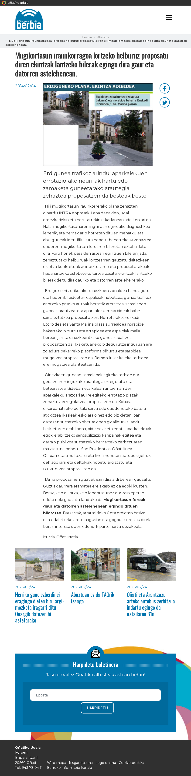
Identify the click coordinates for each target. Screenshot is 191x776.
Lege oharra (106, 763)
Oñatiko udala (17, 2)
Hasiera (87, 37)
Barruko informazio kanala (69, 768)
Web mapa (56, 763)
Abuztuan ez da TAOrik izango (92, 598)
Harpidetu (97, 707)
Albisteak (103, 37)
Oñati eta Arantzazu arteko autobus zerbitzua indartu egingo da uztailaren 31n (151, 604)
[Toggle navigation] (169, 18)
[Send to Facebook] (165, 88)
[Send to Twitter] (165, 102)
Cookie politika (131, 763)
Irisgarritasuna (81, 763)
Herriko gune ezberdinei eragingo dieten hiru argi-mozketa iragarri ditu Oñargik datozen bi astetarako (39, 607)
